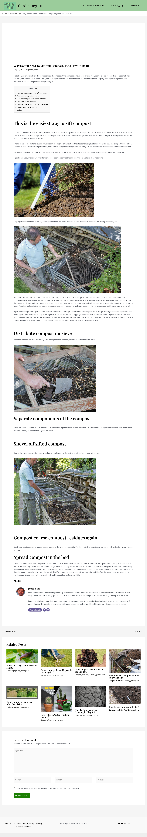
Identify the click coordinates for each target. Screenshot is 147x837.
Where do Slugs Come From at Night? (21, 666)
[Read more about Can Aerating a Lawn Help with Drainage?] (56, 658)
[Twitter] (122, 823)
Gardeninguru (30, 5)
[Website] (44, 610)
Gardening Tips (117, 5)
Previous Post (9, 631)
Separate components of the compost (30, 99)
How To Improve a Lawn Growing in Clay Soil (87, 711)
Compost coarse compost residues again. (32, 104)
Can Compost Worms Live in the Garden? (89, 670)
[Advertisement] (73, 48)
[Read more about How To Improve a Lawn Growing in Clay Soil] (90, 696)
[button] (126, 5)
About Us (7, 823)
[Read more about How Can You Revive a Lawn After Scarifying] (22, 692)
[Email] (48, 610)
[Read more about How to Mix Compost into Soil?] (125, 695)
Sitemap (39, 823)
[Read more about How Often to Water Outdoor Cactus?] (56, 699)
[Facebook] (119, 823)
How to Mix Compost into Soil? (124, 706)
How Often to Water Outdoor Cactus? (55, 715)
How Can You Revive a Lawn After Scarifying (20, 702)
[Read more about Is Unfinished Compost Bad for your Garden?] (125, 661)
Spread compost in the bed (26, 107)
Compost (78, 675)
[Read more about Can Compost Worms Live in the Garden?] (90, 658)
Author (18, 110)
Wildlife (135, 5)
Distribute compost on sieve (27, 96)
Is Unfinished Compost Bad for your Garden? (124, 676)
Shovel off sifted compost (25, 101)
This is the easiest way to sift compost (30, 93)
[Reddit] (129, 823)
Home (4, 14)
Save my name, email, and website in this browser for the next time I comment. (48, 788)
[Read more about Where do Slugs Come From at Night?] (22, 655)
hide (35, 88)
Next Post (140, 631)
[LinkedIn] (125, 823)
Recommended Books (93, 5)
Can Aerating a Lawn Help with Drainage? (56, 671)
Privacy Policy (28, 823)
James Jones (34, 588)
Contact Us (17, 823)
